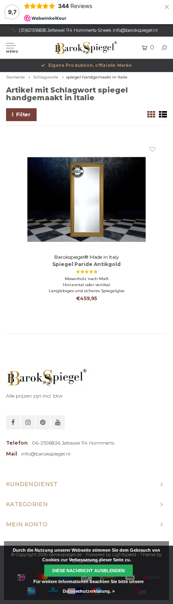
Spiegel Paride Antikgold (86, 264)
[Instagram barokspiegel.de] (28, 422)
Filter (23, 114)
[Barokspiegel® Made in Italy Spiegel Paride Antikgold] (86, 199)
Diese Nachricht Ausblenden (88, 570)
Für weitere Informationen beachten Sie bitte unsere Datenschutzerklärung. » (88, 586)
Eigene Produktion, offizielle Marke (90, 65)
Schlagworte (45, 77)
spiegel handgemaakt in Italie (97, 77)
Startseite (15, 77)
